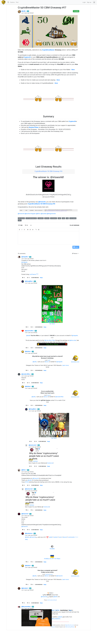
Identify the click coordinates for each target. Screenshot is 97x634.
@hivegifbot (29, 281)
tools (60, 537)
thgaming (40, 218)
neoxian (47, 218)
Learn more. (65, 365)
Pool (17, 2)
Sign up (89, 2)
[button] (94, 2)
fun (67, 218)
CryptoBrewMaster (48, 50)
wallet (50, 537)
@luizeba (43, 213)
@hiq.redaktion (56, 618)
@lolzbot (28, 351)
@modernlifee (25, 374)
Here (73, 69)
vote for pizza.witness (51, 600)
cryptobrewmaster (31, 218)
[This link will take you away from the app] (47, 537)
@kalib (23, 11)
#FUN (26, 482)
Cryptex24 (27, 57)
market (56, 537)
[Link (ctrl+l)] (36, 229)
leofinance (53, 218)
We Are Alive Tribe (49, 340)
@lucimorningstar (30, 213)
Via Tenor (52, 323)
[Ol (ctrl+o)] (30, 229)
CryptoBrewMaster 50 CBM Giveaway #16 (41, 204)
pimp (59, 218)
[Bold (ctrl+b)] (19, 229)
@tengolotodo (51, 213)
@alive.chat (72, 340)
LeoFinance (33, 274)
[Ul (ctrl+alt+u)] (33, 229)
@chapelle (24, 256)
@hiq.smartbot (26, 606)
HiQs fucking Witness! (70, 626)
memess (35, 461)
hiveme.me (50, 463)
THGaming (76, 11)
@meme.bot (32, 445)
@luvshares (28, 533)
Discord (53, 626)
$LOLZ (47, 361)
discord (65, 537)
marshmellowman (49, 574)
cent (19, 220)
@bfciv (38, 213)
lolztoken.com (75, 362)
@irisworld (41, 202)
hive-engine (73, 218)
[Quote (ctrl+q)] (28, 229)
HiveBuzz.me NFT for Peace (52, 558)
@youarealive (29, 330)
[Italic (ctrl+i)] (22, 229)
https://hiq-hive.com (69, 625)
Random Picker (34, 127)
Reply (76, 247)
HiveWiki (52, 548)
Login (84, 2)
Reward (75, 253)
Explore (12, 2)
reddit (49, 360)
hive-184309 (21, 218)
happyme (49, 395)
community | (72, 537)
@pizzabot (24, 588)
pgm (63, 218)
